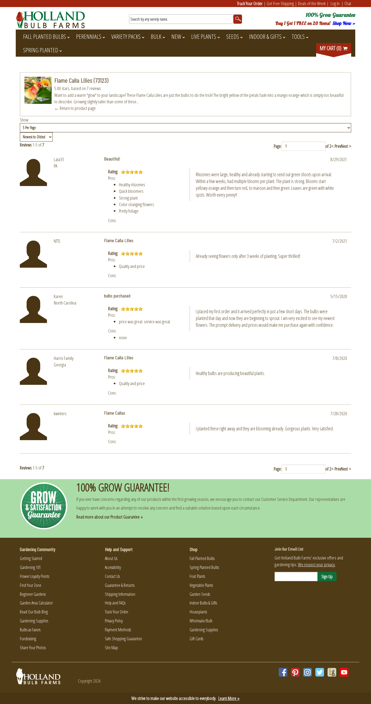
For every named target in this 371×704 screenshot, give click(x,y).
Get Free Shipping (280, 3)
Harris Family (63, 358)
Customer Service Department (284, 499)
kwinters (60, 413)
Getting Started (31, 558)
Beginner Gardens (33, 594)
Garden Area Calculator (36, 603)
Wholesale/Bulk (201, 621)
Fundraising (28, 639)
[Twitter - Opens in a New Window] (319, 672)
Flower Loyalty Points (34, 576)
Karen (58, 296)
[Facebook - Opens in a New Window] (283, 672)
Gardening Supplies (34, 621)
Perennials (88, 36)
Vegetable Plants (201, 585)
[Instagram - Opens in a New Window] (307, 672)
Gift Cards (196, 639)
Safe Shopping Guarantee (123, 639)
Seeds (232, 36)
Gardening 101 (30, 567)
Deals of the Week (312, 3)
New (176, 36)
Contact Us (112, 576)
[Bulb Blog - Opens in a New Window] (332, 672)
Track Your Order (250, 3)
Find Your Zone (30, 585)
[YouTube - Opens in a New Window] (344, 672)
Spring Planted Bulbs (204, 567)
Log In (335, 3)
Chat (347, 3)
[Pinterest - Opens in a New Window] (295, 672)
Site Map (111, 648)
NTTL (57, 241)
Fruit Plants (197, 576)
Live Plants (203, 36)
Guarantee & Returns (119, 585)
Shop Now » (343, 23)
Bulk (156, 36)
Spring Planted (40, 50)
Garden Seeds (200, 594)
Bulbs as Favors (30, 630)
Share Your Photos (33, 648)
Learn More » (229, 698)
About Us (111, 558)
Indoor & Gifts (265, 36)
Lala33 (59, 159)
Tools (298, 36)
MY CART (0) (331, 48)
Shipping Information (120, 594)
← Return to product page (75, 108)
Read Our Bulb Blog (34, 612)
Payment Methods (118, 630)
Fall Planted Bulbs (44, 36)
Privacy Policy (114, 621)
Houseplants (198, 612)
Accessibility (113, 567)
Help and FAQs (115, 603)
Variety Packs (126, 36)
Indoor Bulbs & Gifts (203, 603)
